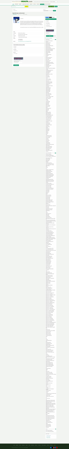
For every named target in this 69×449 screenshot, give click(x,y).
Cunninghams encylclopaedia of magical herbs (50, 237)
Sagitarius (47, 369)
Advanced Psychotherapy (48, 47)
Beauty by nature (47, 206)
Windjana (47, 414)
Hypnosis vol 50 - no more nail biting (49, 318)
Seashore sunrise (47, 371)
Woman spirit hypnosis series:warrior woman (50, 417)
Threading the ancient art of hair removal (50, 396)
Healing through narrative (48, 87)
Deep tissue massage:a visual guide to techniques (50, 238)
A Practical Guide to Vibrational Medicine (50, 155)
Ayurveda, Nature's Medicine (48, 185)
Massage (47, 107)
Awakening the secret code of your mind (50, 181)
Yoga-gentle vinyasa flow (48, 424)
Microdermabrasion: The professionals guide (50, 347)
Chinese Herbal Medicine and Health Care (50, 63)
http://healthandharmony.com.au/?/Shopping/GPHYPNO (24, 41)
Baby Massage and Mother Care (49, 57)
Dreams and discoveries (48, 246)
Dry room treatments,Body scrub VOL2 (49, 249)
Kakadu (46, 336)
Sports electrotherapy (48, 137)
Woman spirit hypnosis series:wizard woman (50, 418)
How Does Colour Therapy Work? (49, 430)
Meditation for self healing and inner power (50, 345)
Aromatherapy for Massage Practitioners (50, 175)
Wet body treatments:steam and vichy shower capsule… (50, 412)
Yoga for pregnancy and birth (48, 419)
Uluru (46, 397)
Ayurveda (47, 56)
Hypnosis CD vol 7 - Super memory (49, 307)
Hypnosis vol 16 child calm (48, 313)
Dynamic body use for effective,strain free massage (51, 250)
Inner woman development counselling (49, 96)
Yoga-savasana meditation (48, 425)
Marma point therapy (48, 106)
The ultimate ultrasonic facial (48, 394)
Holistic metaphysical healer (48, 93)
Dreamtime (47, 247)
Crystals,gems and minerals (48, 236)
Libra (46, 338)
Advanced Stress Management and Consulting (50, 48)
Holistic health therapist (48, 90)
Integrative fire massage (48, 332)
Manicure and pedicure (48, 105)
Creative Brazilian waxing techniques (49, 233)
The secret (47, 392)
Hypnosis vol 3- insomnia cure (49, 316)
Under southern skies (48, 398)
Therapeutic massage (48, 395)
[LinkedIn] (55, 447)
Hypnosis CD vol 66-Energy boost (49, 303)
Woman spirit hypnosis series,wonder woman (50, 416)
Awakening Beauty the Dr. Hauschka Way (50, 180)
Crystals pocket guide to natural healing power (50, 235)
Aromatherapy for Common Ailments (49, 173)
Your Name (47, 20)
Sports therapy (47, 141)
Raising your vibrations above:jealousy (49, 364)
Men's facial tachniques (48, 346)
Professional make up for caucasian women (50, 358)
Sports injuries (47, 138)
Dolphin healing (47, 242)
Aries (46, 168)
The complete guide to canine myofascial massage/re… (50, 389)
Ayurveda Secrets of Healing (48, 183)
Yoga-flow (47, 423)
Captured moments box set (48, 213)
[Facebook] (50, 447)
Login (56, 6)
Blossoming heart (47, 207)
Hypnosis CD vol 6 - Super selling (49, 301)
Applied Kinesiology (47, 165)
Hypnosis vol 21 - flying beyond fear (49, 314)
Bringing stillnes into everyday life (49, 209)
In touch (46, 328)
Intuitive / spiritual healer (48, 98)
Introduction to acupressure (48, 334)
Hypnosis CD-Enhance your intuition (49, 312)
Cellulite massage (47, 214)
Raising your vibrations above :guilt (49, 362)
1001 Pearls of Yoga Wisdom (48, 154)
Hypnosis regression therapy (48, 94)
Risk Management (47, 129)
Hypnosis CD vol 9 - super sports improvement (50, 309)
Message (14, 52)
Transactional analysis (48, 143)
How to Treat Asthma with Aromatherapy (50, 431)
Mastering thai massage (48, 344)
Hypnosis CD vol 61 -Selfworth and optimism (50, 302)
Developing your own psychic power (49, 239)
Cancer (46, 211)
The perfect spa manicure (48, 390)
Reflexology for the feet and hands (49, 366)
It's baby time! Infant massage (49, 335)
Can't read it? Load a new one (17, 60)
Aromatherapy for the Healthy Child (49, 176)
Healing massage (47, 279)
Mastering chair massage (48, 342)
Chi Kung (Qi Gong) (48, 61)
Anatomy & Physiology (48, 51)
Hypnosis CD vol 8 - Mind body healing (49, 308)
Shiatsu (46, 134)
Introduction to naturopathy (48, 97)
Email (53, 17)
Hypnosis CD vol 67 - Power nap (49, 304)
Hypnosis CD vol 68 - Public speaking (49, 305)
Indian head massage (48, 95)
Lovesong (47, 339)
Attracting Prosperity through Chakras (49, 179)
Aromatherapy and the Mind (48, 170)
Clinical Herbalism (47, 64)
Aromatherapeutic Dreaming (48, 54)
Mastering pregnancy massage (49, 343)
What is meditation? (48, 413)
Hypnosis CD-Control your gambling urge (50, 311)
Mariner (46, 341)
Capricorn (47, 212)
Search (54, 10)
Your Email (14, 49)
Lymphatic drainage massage (48, 340)
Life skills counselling (48, 101)
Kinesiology (47, 99)
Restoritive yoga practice (48, 368)
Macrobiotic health (47, 102)
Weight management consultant (49, 147)
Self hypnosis (47, 132)
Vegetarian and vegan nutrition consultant (50, 144)
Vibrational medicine (48, 145)
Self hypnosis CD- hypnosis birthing (49, 373)
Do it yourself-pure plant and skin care (49, 241)
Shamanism (47, 133)
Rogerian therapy (47, 130)
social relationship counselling (48, 135)
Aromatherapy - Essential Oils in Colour (49, 169)
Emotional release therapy (48, 251)
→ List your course (48, 437)
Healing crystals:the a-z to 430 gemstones (50, 278)
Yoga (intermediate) (48, 149)
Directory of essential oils (48, 240)
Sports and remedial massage (49, 136)
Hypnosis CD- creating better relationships (50, 310)
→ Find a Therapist (48, 436)
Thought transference (48, 142)
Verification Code (16, 61)
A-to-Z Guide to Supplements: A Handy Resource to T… (51, 156)
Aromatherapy (47, 55)
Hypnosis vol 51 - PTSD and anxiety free (50, 319)
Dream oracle (47, 245)
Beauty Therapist (47, 59)
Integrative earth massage (48, 331)
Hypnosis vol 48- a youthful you (49, 317)
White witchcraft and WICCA (48, 148)
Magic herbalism (47, 103)
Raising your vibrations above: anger (49, 363)
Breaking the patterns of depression (49, 208)
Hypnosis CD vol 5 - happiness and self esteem (50, 300)
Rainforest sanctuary (48, 361)
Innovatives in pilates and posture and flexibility (50, 330)
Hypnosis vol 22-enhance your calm (49, 315)
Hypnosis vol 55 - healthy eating (49, 321)
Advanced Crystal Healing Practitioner (49, 45)
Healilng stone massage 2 (48, 277)
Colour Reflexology (47, 66)
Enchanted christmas (48, 252)
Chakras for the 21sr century (48, 217)
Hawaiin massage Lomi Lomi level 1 (49, 275)
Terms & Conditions (26, 447)
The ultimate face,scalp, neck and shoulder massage (51, 393)
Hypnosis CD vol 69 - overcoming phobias (50, 306)
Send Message (16, 65)
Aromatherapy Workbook (48, 177)
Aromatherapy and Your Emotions (49, 171)
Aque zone (47, 167)
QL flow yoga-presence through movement (50, 360)
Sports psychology (47, 140)
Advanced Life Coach (48, 46)
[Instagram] (53, 447)
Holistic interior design (48, 91)
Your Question (48, 25)
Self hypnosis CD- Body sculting (49, 372)
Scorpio (46, 370)
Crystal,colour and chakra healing (49, 234)
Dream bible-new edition (48, 243)
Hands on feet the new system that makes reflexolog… (50, 274)
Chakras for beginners (48, 216)
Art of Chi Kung (47, 178)
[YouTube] (56, 447)
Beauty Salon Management (48, 58)
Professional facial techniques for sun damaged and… (50, 357)
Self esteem (47, 131)
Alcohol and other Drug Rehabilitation (49, 49)
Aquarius (46, 166)
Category (44, 9)
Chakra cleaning (47, 215)
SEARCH (26, 6)
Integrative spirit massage (48, 333)
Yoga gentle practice (48, 420)
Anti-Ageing (47, 53)
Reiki (46, 367)
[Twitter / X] (52, 447)
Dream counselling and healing (49, 244)
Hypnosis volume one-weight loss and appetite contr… (50, 327)
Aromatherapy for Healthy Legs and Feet (50, 174)
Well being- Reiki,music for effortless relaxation (50, 400)
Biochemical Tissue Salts (48, 60)
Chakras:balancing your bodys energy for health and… (50, 218)
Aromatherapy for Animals (48, 172)
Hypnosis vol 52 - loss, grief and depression (50, 320)
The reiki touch (47, 391)
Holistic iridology (47, 92)
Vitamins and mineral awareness (49, 146)
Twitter (51, 17)
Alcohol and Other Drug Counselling (49, 50)
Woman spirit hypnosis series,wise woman (50, 415)
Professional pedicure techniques (49, 359)
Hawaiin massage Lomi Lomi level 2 (49, 276)
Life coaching (47, 100)
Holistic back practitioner (48, 88)
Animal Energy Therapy (48, 52)
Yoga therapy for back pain (48, 421)
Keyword (14, 9)
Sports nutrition (47, 139)
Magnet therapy (47, 104)
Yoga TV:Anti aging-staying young (49, 422)
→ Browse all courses (48, 435)
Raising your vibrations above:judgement (50, 365)
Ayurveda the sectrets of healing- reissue (50, 184)
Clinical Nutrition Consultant (48, 65)
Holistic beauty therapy (48, 89)
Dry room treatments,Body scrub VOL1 (49, 248)
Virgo (46, 399)
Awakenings (47, 182)
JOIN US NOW (42, 4)
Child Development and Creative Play (49, 62)
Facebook (47, 17)
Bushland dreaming (47, 210)
